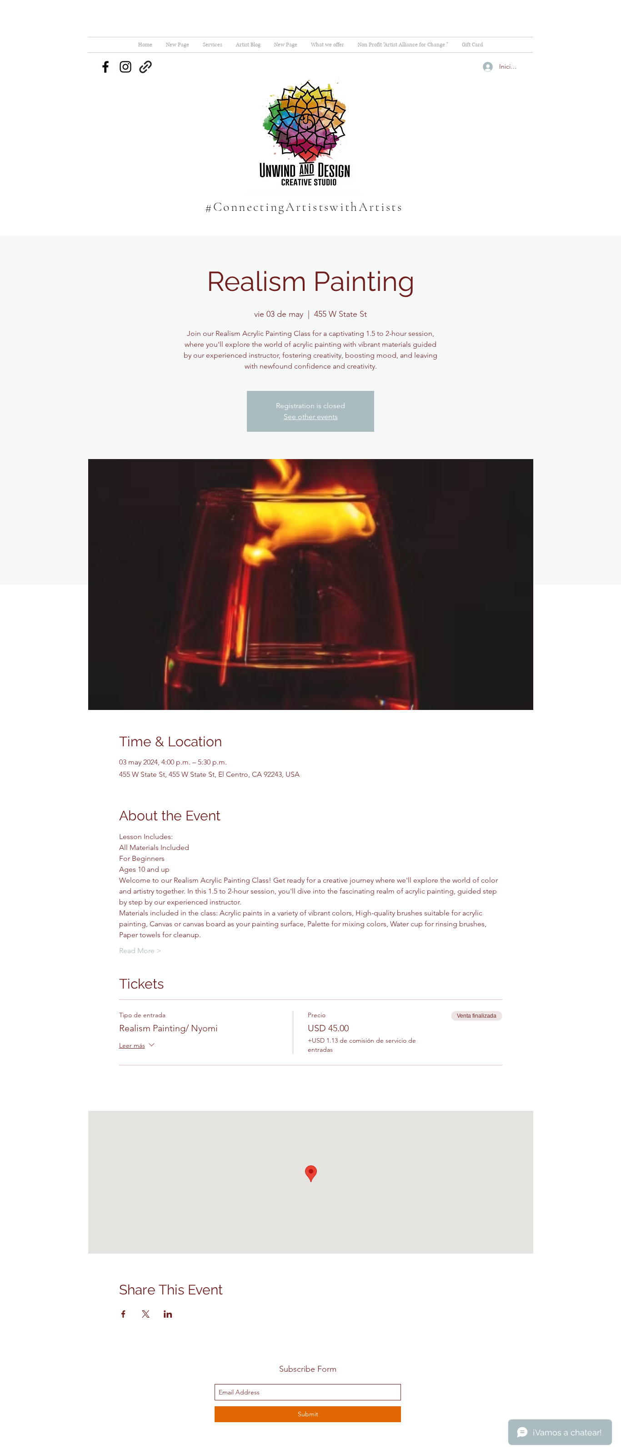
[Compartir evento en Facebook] (123, 1314)
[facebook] (105, 67)
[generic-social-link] (145, 67)
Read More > (140, 950)
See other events (311, 416)
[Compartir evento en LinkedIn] (168, 1314)
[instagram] (125, 67)
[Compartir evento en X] (145, 1314)
